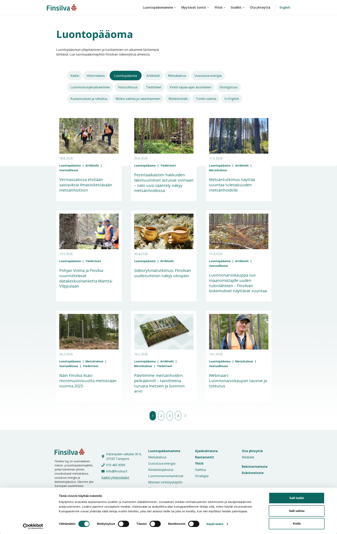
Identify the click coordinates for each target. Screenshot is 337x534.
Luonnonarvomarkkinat (165, 476)
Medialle (248, 457)
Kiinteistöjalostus (161, 470)
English (285, 7)
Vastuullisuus (128, 87)
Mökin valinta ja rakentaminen (138, 99)
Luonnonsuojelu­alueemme (90, 87)
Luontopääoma (125, 75)
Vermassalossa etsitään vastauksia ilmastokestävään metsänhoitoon (85, 185)
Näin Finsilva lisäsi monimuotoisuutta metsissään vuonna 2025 (88, 380)
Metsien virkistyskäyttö (165, 482)
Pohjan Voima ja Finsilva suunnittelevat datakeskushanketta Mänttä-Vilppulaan (86, 278)
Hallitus (200, 470)
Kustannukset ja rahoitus (88, 99)
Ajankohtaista (206, 451)
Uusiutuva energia (208, 75)
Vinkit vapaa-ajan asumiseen (190, 87)
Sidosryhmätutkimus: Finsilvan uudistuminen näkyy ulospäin (162, 273)
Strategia (201, 476)
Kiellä (297, 523)
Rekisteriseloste (255, 466)
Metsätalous (177, 75)
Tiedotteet (153, 87)
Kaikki (74, 75)
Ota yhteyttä (260, 7)
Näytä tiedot (215, 524)
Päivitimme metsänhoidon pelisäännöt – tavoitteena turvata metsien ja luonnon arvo (159, 383)
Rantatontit (204, 457)
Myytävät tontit (193, 7)
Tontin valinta (206, 99)
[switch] (119, 524)
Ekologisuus (229, 87)
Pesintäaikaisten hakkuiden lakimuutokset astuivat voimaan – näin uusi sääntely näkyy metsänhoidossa (163, 182)
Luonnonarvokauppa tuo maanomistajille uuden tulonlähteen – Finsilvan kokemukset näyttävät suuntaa (238, 282)
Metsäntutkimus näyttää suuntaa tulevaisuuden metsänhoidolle (232, 185)
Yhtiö (218, 7)
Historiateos (96, 75)
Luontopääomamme (158, 7)
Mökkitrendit (178, 99)
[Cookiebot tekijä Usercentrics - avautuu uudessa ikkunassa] (33, 526)
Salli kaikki (296, 498)
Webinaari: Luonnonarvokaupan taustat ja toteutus (238, 380)
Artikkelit (153, 75)
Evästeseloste (253, 473)
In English (231, 99)
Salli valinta (296, 510)
